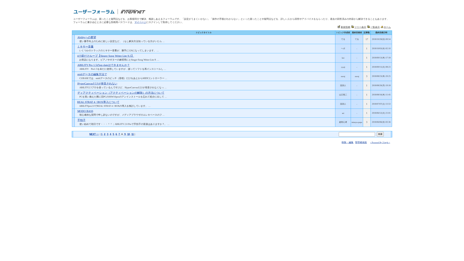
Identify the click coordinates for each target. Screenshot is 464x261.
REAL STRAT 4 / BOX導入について (98, 102)
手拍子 (81, 120)
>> (94, 134)
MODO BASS (85, 111)
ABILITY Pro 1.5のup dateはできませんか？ (103, 65)
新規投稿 (345, 27)
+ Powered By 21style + (380, 143)
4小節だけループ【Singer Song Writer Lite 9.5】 (105, 55)
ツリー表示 (360, 27)
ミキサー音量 (85, 46)
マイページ (140, 22)
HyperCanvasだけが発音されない (97, 83)
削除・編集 (347, 142)
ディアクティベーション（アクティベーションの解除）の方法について (120, 92)
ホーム (387, 27)
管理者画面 (361, 142)
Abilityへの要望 (86, 37)
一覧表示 (375, 27)
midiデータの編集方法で (92, 74)
